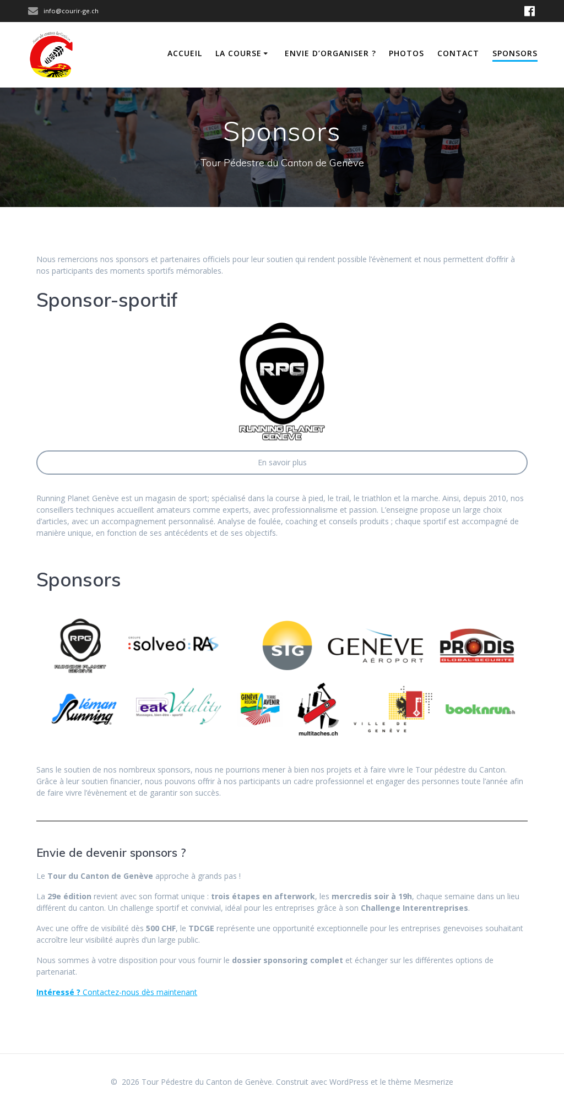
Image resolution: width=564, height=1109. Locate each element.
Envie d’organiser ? (330, 53)
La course (238, 53)
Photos (406, 53)
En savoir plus (282, 462)
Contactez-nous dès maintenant (116, 992)
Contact (458, 53)
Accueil (184, 53)
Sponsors (515, 53)
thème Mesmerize (420, 1082)
